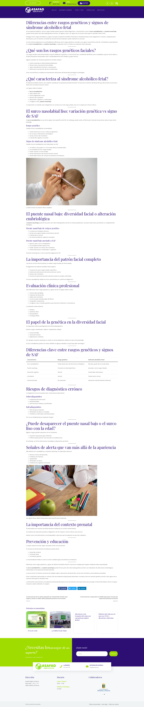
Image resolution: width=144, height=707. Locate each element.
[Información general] (87, 666)
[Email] (64, 3)
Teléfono (56, 2)
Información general (96, 665)
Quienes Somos (65, 10)
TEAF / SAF (79, 10)
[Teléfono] (50, 3)
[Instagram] (111, 3)
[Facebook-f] (107, 3)
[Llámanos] (61, 666)
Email (68, 2)
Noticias (101, 10)
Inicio (54, 10)
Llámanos (67, 665)
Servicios (91, 10)
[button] (91, 687)
